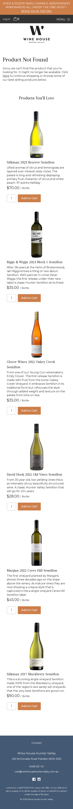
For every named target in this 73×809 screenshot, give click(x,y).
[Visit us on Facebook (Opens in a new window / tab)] (33, 780)
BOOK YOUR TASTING (36, 11)
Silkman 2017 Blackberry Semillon (33, 674)
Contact (37, 742)
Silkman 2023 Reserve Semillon (30, 162)
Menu (61, 19)
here (6, 75)
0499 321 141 (36, 766)
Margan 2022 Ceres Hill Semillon (32, 570)
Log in (6, 19)
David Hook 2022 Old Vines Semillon (34, 474)
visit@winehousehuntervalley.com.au (37, 771)
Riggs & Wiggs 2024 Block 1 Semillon (34, 262)
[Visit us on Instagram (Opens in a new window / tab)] (39, 780)
